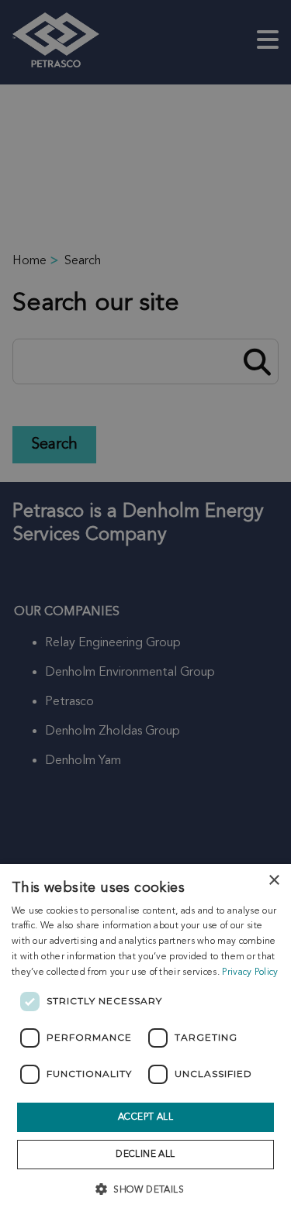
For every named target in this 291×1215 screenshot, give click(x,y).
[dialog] (145, 1039)
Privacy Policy (250, 972)
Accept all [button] (145, 1117)
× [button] (273, 880)
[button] (145, 1188)
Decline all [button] (145, 1154)
